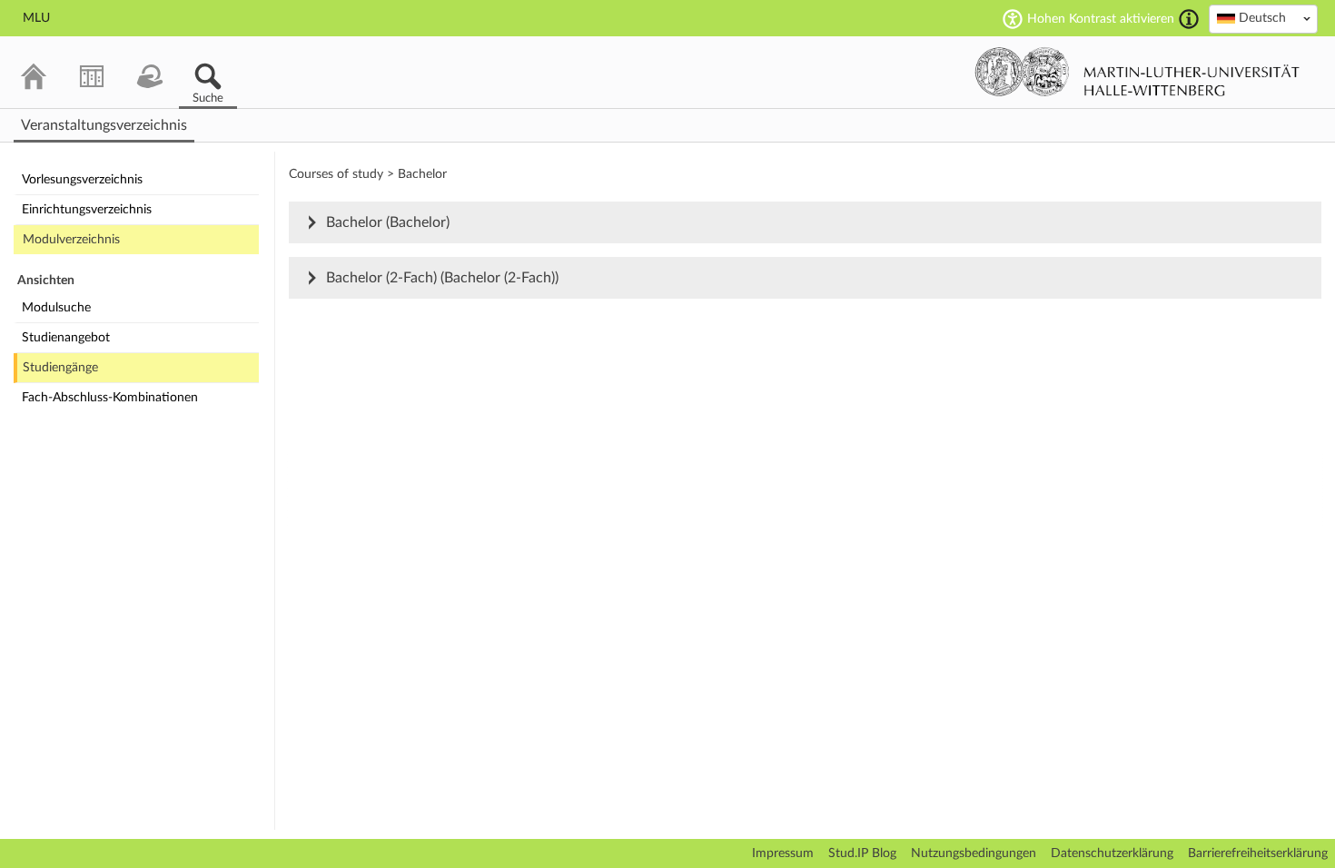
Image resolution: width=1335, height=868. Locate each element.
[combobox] (1263, 19)
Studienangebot (66, 337)
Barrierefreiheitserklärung (1258, 853)
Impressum (783, 853)
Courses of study (336, 174)
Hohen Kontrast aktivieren (1100, 19)
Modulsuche (56, 307)
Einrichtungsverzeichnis (87, 209)
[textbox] (1263, 18)
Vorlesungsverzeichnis (82, 179)
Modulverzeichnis (71, 239)
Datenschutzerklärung (1112, 853)
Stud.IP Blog (862, 853)
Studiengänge (60, 367)
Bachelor (422, 174)
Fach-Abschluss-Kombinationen (110, 397)
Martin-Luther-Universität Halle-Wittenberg (1137, 71)
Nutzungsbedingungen (973, 853)
